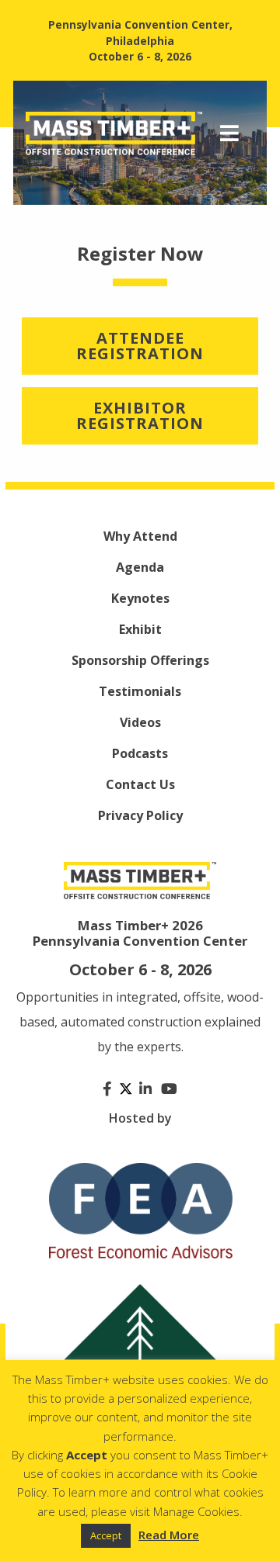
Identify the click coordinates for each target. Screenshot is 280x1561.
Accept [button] (105, 1535)
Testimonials (140, 691)
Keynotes (140, 598)
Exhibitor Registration (140, 415)
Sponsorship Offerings (140, 660)
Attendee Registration (140, 345)
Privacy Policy (140, 815)
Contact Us (140, 784)
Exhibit (140, 629)
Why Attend (140, 536)
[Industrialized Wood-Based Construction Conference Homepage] (114, 131)
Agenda (140, 567)
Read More (168, 1534)
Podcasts (140, 753)
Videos (140, 722)
